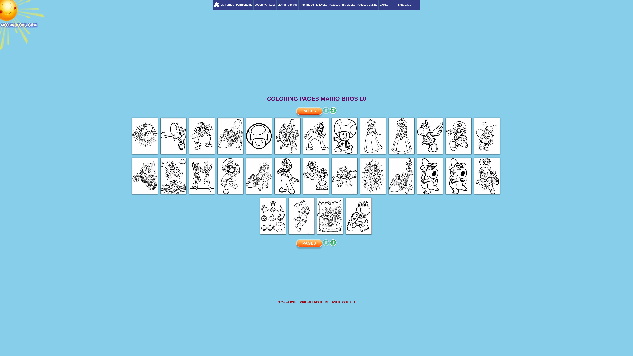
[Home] (216, 4)
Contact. (349, 302)
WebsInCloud (296, 302)
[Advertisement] (316, 69)
